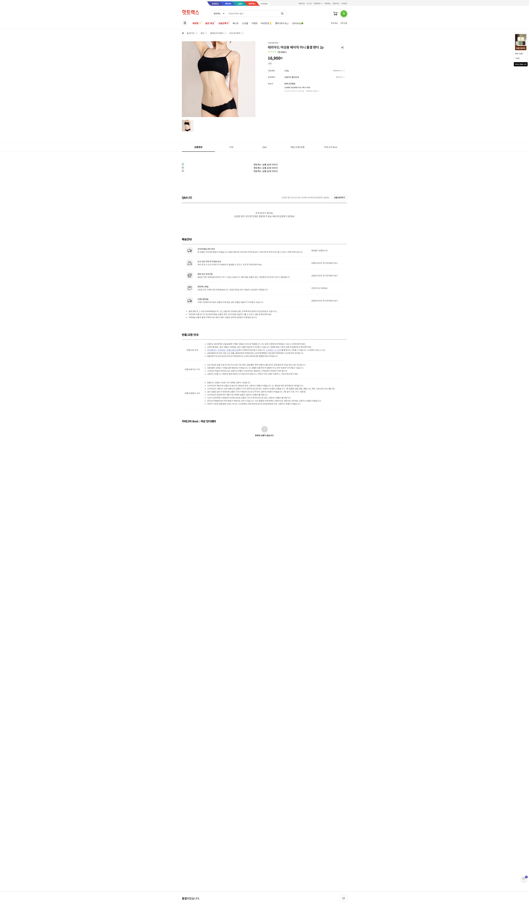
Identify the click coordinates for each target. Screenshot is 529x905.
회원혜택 (317, 3)
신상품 (245, 23)
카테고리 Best (330, 147)
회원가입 (302, 3)
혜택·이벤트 (519, 53)
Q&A (264, 147)
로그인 (309, 3)
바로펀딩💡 (266, 23)
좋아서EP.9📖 (282, 23)
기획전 (517, 58)
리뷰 (231, 147)
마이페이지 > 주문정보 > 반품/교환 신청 (223, 350)
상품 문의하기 (339, 197)
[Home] (183, 33)
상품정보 (198, 147)
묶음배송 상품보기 (312, 91)
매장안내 (336, 3)
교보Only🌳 (298, 23)
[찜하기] (343, 898)
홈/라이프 (191, 33)
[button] (342, 47)
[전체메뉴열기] (185, 23)
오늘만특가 (223, 23)
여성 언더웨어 (234, 33)
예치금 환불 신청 (520, 64)
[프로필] (344, 13)
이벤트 (255, 23)
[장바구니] (335, 13)
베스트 (236, 23)
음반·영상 (209, 23)
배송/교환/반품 (298, 147)
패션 (202, 33)
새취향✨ (196, 23)
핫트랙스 (217, 13)
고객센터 (344, 3)
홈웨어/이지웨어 (216, 33)
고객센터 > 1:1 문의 (273, 350)
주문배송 (327, 3)
